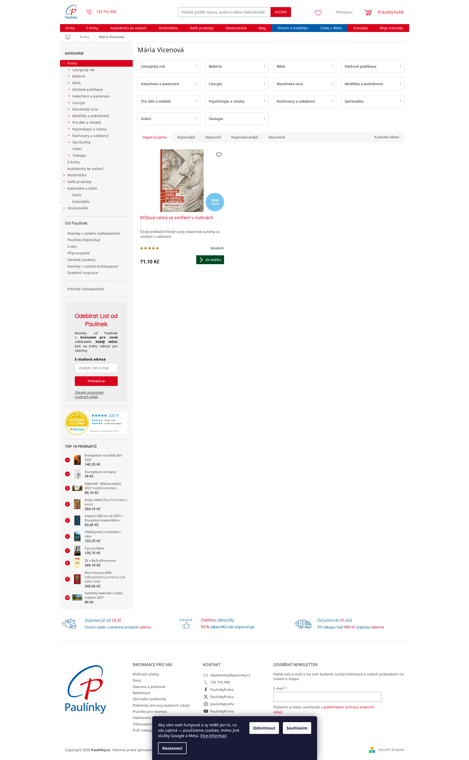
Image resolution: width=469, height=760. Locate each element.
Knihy (72, 63)
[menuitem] (70, 28)
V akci (72, 246)
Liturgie (78, 102)
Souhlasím (297, 728)
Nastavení (172, 748)
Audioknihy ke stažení (85, 168)
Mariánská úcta (85, 109)
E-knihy (73, 162)
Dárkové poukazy (81, 259)
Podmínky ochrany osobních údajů (161, 705)
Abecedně (276, 137)
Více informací (213, 735)
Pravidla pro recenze (150, 711)
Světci (77, 148)
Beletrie (78, 76)
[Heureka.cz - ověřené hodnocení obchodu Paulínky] (96, 423)
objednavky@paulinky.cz (230, 675)
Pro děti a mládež (86, 122)
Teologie (79, 155)
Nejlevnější (186, 137)
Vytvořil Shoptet (391, 749)
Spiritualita (81, 142)
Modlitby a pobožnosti (90, 115)
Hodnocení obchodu (149, 717)
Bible (76, 82)
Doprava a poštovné (149, 686)
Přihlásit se (96, 381)
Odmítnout (264, 728)
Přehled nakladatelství (85, 289)
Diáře (76, 195)
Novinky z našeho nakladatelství (93, 233)
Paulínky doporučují (83, 239)
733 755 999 (220, 682)
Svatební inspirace (82, 272)
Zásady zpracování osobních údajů (89, 394)
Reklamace (141, 692)
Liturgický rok (83, 69)
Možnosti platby (146, 674)
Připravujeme (78, 253)
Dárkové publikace (87, 89)
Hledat (281, 12)
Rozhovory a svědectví (90, 135)
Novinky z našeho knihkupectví (92, 266)
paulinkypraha (222, 703)
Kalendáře (80, 201)
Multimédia (76, 175)
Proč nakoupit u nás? (150, 730)
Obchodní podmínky (149, 699)
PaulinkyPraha (222, 689)
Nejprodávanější (244, 137)
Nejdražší (213, 137)
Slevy (137, 680)
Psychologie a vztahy (89, 129)
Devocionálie (77, 208)
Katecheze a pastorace (91, 96)
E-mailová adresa (90, 359)
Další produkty (79, 181)
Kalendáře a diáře (82, 188)
